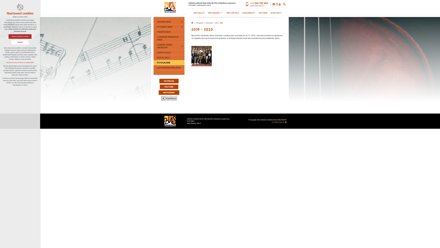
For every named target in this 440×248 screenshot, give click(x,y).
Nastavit (20, 42)
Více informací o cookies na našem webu (20, 62)
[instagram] (277, 4)
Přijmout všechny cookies (20, 36)
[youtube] (280, 4)
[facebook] (274, 4)
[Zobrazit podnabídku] (221, 13)
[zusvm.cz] (192, 22)
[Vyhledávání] (284, 4)
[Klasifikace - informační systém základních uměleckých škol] (169, 98)
